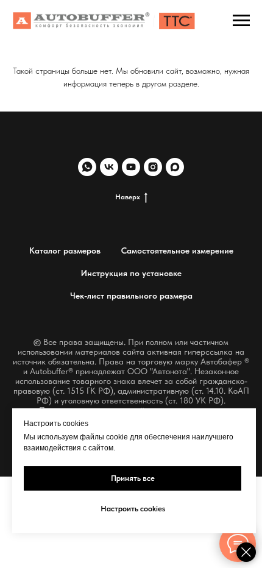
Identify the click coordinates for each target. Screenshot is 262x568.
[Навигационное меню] (241, 21)
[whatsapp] (87, 167)
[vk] (109, 167)
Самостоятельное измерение (177, 250)
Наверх (127, 197)
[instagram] (153, 167)
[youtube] (131, 167)
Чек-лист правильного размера (131, 295)
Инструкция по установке (131, 273)
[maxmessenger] (175, 167)
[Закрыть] (246, 552)
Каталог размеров (65, 250)
